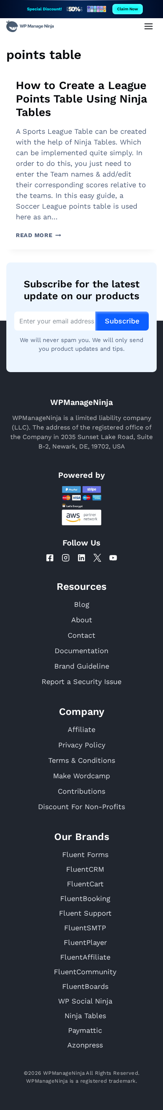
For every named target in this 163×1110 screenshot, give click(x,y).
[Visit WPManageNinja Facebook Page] (50, 558)
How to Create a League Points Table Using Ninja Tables (81, 98)
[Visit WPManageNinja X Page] (97, 558)
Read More (38, 235)
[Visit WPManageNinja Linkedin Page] (81, 558)
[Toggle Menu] (148, 26)
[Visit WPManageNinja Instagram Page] (66, 558)
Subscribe (122, 321)
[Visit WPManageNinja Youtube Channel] (113, 558)
